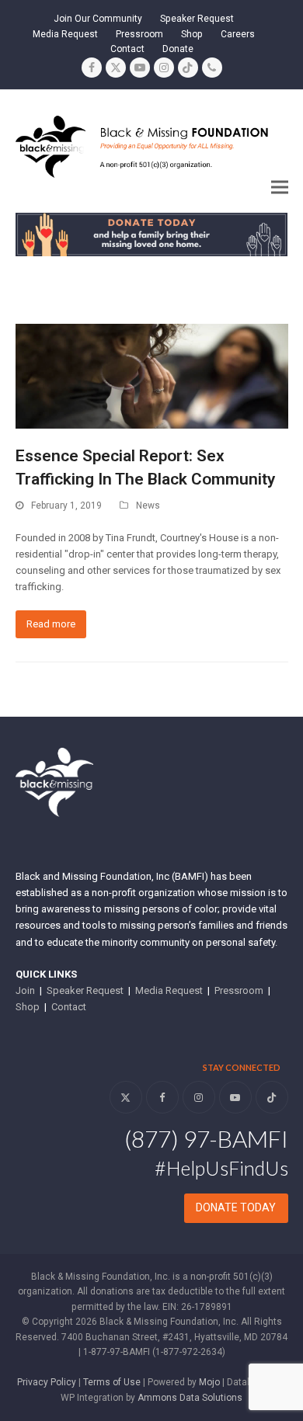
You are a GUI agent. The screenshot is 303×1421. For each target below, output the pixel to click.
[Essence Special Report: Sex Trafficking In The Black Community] (152, 375)
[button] (279, 187)
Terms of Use (112, 1382)
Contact (68, 1007)
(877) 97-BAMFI (206, 1138)
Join (25, 990)
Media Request (169, 990)
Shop (28, 1007)
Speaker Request (85, 990)
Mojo (209, 1382)
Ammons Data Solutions (190, 1397)
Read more (50, 624)
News (148, 505)
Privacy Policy (46, 1382)
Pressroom (238, 990)
